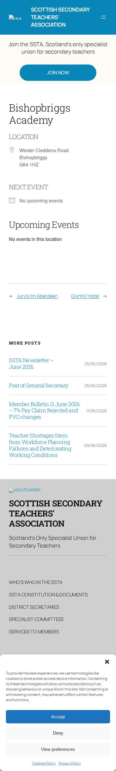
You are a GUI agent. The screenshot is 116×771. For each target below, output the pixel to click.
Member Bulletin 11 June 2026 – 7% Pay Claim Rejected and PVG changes (44, 411)
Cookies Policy (44, 763)
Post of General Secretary (38, 385)
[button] (107, 662)
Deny (58, 732)
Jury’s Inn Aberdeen (37, 296)
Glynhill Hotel (85, 296)
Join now (58, 72)
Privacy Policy (70, 763)
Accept (58, 716)
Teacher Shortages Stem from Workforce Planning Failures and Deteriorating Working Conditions (40, 445)
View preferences (58, 749)
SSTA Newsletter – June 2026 (31, 363)
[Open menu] (103, 17)
